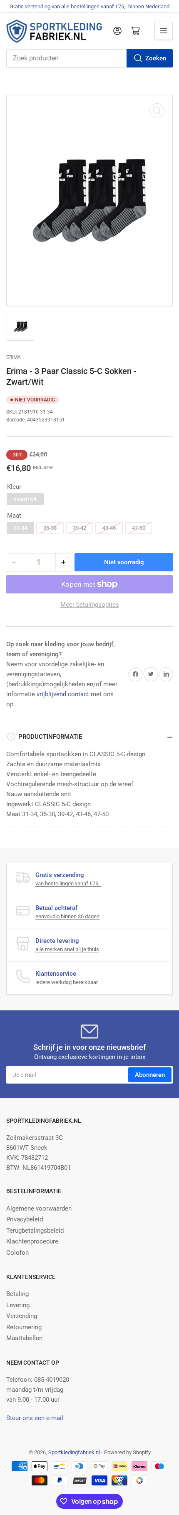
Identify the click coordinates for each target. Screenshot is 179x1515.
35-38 (50, 528)
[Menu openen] (163, 31)
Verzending (21, 1316)
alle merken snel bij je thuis (67, 949)
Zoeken (155, 58)
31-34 (20, 528)
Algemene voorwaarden (39, 1208)
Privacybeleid (24, 1219)
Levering (18, 1305)
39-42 (79, 528)
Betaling (17, 1294)
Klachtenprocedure (32, 1241)
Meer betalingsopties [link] (89, 604)
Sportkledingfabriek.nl (74, 1452)
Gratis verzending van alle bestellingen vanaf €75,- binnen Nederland (89, 6)
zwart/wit (25, 499)
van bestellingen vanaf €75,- (68, 883)
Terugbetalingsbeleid (35, 1230)
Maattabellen (24, 1338)
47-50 (138, 528)
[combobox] (89, 58)
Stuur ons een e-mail (34, 1418)
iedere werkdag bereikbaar (66, 982)
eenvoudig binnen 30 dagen (67, 916)
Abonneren (150, 1075)
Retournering (24, 1327)
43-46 (109, 528)
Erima (13, 357)
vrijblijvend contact (63, 694)
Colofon (17, 1252)
